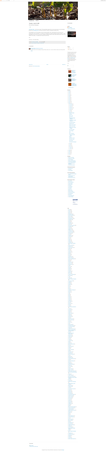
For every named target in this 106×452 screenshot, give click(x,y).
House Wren (71, 116)
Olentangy (69, 233)
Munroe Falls (70, 257)
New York (69, 273)
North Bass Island (71, 364)
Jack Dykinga (70, 186)
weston (69, 224)
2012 (69, 100)
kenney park (70, 217)
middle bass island (71, 424)
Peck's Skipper (71, 130)
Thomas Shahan (70, 196)
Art (68, 293)
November (71, 105)
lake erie (69, 266)
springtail (69, 435)
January (70, 148)
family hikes (70, 316)
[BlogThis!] (42, 41)
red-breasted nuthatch (71, 394)
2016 (69, 95)
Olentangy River (36, 30)
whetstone (69, 402)
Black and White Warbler (72, 406)
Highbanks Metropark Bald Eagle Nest (74, 80)
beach (69, 302)
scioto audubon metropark (72, 431)
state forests (70, 397)
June (70, 111)
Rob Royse (70, 194)
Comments (70, 49)
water (69, 359)
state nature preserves (71, 225)
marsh (69, 387)
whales (69, 436)
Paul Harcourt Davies (71, 192)
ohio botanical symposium (72, 306)
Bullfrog (70, 136)
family (69, 304)
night (69, 350)
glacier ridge (70, 420)
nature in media (70, 349)
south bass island (70, 434)
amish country (70, 368)
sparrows (69, 356)
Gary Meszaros (70, 168)
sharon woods (70, 396)
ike (68, 323)
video (69, 238)
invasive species (70, 247)
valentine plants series (71, 358)
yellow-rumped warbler (71, 438)
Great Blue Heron (71, 139)
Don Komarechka (70, 182)
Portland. (69, 365)
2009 (69, 150)
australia (69, 337)
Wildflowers (70, 229)
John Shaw (70, 187)
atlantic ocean (70, 369)
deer (69, 285)
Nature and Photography (72, 160)
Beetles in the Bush (71, 157)
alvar (69, 367)
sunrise (69, 283)
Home (47, 64)
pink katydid (70, 393)
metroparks (70, 242)
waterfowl (69, 284)
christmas (69, 315)
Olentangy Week (31, 29)
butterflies (69, 228)
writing (69, 404)
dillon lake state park (71, 376)
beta (69, 414)
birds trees (69, 303)
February (70, 147)
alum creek (70, 366)
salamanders (70, 264)
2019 (69, 92)
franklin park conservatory (72, 381)
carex (69, 338)
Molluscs (69, 272)
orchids (69, 308)
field (69, 341)
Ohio (69, 249)
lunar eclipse (70, 423)
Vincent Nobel (70, 170)
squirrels (69, 268)
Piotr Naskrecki (70, 193)
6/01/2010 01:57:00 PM (39, 48)
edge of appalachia (71, 415)
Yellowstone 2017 (71, 87)
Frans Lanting (70, 183)
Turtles (69, 227)
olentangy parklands (71, 325)
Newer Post (30, 64)
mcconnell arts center (71, 388)
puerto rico (69, 263)
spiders (69, 248)
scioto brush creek (71, 326)
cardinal (69, 314)
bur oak (69, 254)
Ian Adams (69, 169)
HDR (69, 294)
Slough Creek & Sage (72, 124)
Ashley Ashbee (33, 48)
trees (69, 237)
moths (69, 305)
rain (68, 355)
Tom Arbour (70, 27)
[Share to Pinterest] (44, 41)
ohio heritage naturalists (71, 243)
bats (69, 413)
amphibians (70, 235)
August (70, 109)
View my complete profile (71, 28)
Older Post (63, 64)
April (70, 144)
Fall (68, 265)
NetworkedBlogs (74, 199)
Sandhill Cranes (71, 123)
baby (69, 295)
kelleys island (70, 324)
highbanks (69, 246)
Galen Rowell (70, 184)
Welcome (37, 20)
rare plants (69, 309)
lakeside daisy (70, 346)
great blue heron (70, 318)
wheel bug (69, 401)
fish (68, 287)
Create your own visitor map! (33, 446)
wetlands (69, 327)
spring (69, 267)
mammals (69, 236)
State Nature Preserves (71, 177)
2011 (69, 101)
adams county (70, 313)
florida (69, 288)
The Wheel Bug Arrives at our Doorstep (74, 75)
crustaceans (70, 340)
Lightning (70, 114)
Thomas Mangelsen (71, 195)
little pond (69, 216)
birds (69, 209)
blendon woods (70, 245)
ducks (69, 255)
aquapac (69, 412)
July (70, 110)
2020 (69, 91)
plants (69, 210)
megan (69, 347)
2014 (69, 97)
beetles (69, 296)
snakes (69, 297)
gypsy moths (70, 385)
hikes (69, 421)
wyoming (69, 437)
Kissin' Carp (71, 115)
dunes (69, 379)
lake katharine (70, 422)
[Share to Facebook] (43, 41)
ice (68, 276)
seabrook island (70, 395)
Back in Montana (71, 133)
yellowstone (70, 256)
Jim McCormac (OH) (71, 158)
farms (69, 286)
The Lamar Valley (71, 129)
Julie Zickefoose (70, 159)
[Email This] (41, 41)
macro (69, 220)
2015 (69, 96)
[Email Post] (39, 41)
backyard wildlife (70, 215)
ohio (73, 202)
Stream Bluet (71, 140)
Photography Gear (31, 20)
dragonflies (70, 219)
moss (69, 348)
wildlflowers (70, 403)
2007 (69, 152)
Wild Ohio (69, 411)
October (70, 106)
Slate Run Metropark (71, 258)
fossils (69, 317)
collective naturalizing (71, 274)
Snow (69, 234)
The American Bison (72, 122)
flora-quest (69, 275)
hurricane (69, 322)
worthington (70, 226)
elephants (69, 380)
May (70, 143)
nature (74, 202)
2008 (69, 151)
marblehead (70, 386)
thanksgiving (70, 357)
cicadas (69, 339)
